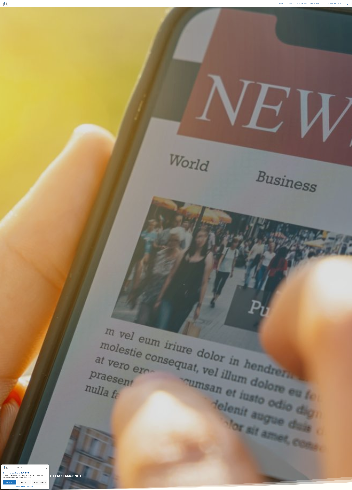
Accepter (9, 482)
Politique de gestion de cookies (24, 486)
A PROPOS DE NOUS (316, 3)
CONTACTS (341, 3)
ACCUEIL (281, 3)
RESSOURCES (301, 3)
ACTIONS (290, 3)
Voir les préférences (39, 482)
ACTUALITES (332, 3)
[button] (46, 468)
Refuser (24, 482)
